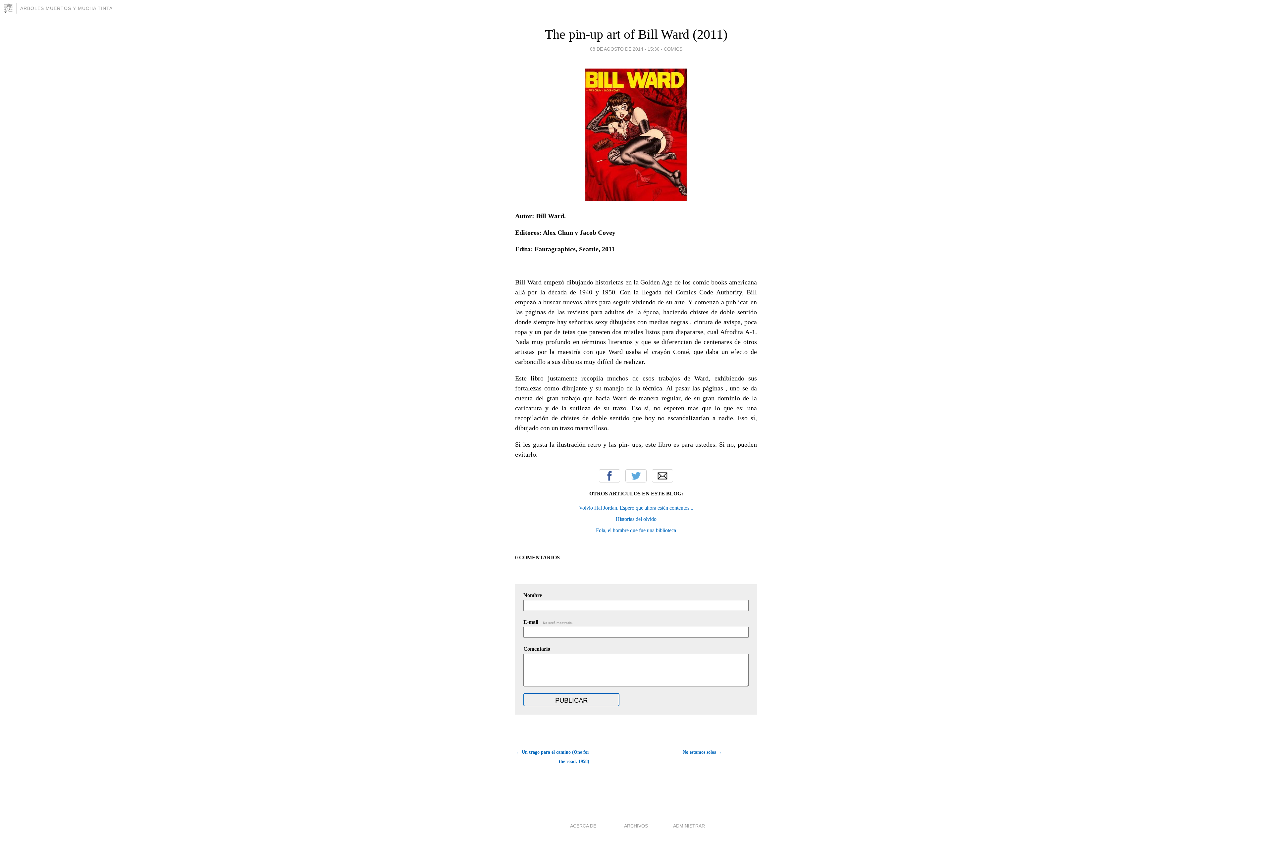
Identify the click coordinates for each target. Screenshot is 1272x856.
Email (662, 475)
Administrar (689, 826)
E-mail (548, 622)
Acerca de (583, 826)
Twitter (636, 475)
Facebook (609, 475)
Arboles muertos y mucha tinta (66, 8)
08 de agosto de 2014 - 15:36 (625, 49)
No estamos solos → (702, 752)
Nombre (532, 595)
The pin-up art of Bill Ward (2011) (636, 34)
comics (673, 49)
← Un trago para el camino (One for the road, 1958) (552, 757)
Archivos (636, 826)
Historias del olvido (636, 519)
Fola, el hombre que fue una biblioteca (636, 530)
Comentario (536, 649)
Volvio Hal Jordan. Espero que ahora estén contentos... (636, 508)
